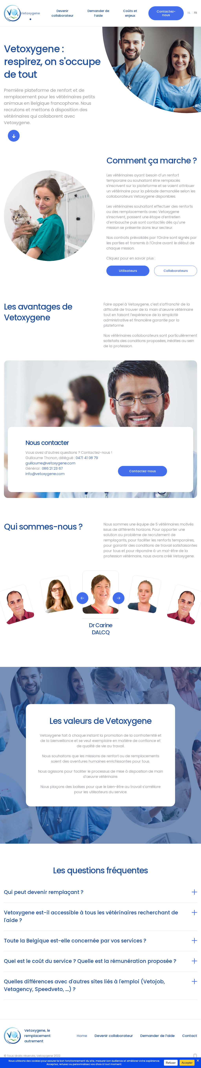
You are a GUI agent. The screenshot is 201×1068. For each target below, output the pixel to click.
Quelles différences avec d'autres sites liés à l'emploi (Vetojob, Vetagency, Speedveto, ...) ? (84, 985)
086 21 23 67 (52, 468)
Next (118, 598)
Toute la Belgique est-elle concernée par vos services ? (75, 940)
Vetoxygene (30, 13)
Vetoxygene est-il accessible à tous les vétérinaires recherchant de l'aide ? (91, 916)
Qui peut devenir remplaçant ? (43, 892)
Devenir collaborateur (62, 13)
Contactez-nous (166, 13)
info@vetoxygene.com (45, 473)
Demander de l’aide (98, 13)
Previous (82, 598)
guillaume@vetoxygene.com (50, 463)
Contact (189, 1035)
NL (189, 13)
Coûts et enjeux (130, 13)
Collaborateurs (176, 271)
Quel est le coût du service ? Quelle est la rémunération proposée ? (90, 961)
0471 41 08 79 (87, 457)
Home (82, 1035)
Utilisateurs (128, 271)
